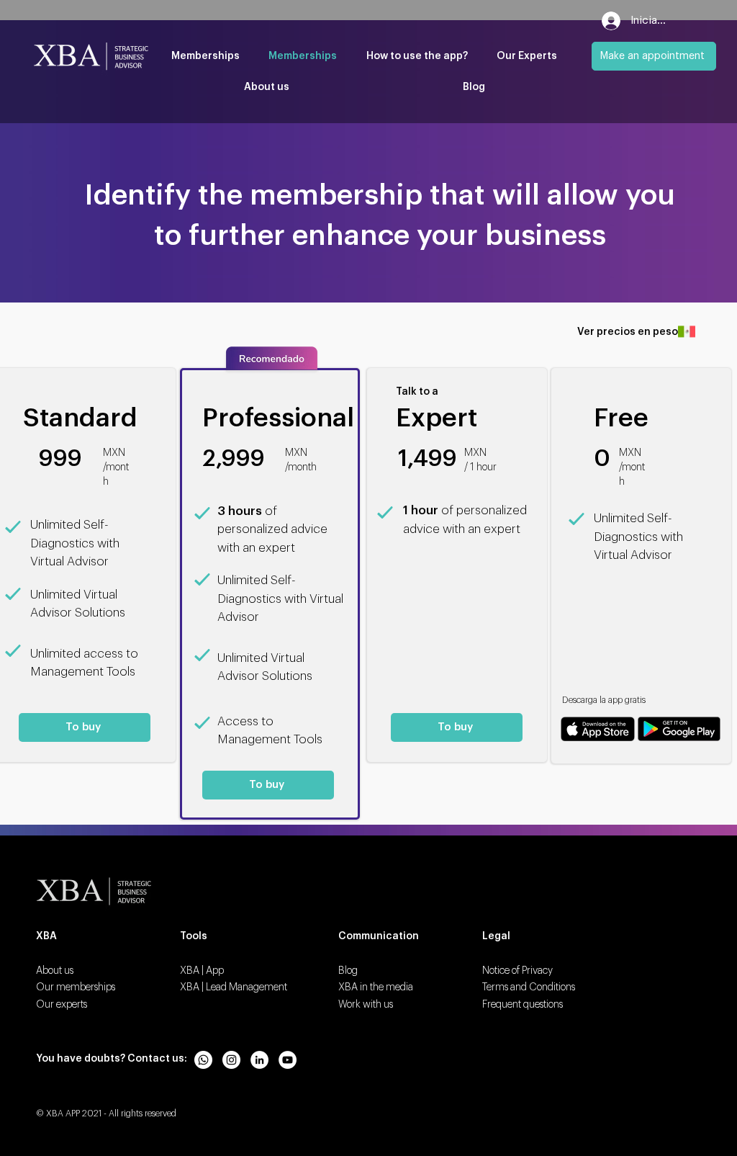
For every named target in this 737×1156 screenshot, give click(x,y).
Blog (348, 971)
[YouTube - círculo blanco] (288, 1060)
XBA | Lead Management (233, 987)
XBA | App (202, 971)
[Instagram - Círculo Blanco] (231, 1060)
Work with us (365, 1005)
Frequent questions (522, 1005)
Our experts (61, 1005)
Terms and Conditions (528, 987)
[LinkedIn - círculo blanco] (259, 1060)
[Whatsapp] (203, 1060)
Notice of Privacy (517, 971)
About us (54, 971)
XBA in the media (375, 987)
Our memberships (75, 987)
